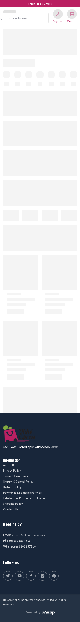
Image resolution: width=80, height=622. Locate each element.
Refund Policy (12, 487)
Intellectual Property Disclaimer (24, 498)
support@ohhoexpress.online (29, 535)
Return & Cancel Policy (18, 481)
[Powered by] (48, 612)
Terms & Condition (15, 476)
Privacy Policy (12, 470)
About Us (9, 465)
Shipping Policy (13, 504)
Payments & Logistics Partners (23, 492)
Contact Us (10, 509)
